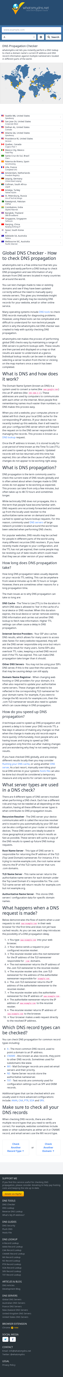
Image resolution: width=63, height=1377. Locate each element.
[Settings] (41, 37)
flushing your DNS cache (16, 764)
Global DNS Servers (11, 1299)
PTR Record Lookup (11, 1264)
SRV (42, 1100)
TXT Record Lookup (11, 1274)
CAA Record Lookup (11, 1250)
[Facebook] (13, 1339)
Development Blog (11, 1288)
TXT (9, 1080)
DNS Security (8, 1225)
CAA (21, 1100)
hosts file (45, 771)
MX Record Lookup (11, 1257)
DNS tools (44, 312)
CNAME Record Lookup (13, 1253)
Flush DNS (7, 1229)
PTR (26, 1100)
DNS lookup (9, 437)
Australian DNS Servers (13, 1303)
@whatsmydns (17, 1354)
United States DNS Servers (15, 1317)
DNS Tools (8, 1200)
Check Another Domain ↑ (48, 1147)
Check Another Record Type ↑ (15, 1147)
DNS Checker (8, 1204)
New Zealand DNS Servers (15, 1310)
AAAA (14, 1100)
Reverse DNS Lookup (12, 1211)
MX (9, 1066)
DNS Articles (8, 1285)
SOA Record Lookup (12, 1267)
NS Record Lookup (11, 1260)
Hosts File (7, 1232)
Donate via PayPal (13, 1193)
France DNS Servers (12, 1306)
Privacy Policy (8, 1365)
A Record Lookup (10, 1243)
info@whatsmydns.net (20, 1350)
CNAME (11, 1055)
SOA (32, 1100)
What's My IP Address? (13, 1215)
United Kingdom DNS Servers (16, 1313)
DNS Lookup (8, 1208)
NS (8, 1073)
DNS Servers (9, 1295)
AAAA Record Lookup (12, 1246)
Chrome (6, 1327)
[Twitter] (5, 1339)
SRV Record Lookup (11, 1271)
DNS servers (36, 522)
